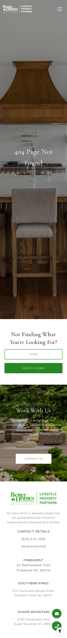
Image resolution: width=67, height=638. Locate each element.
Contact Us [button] (33, 458)
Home (33, 354)
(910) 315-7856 (33, 539)
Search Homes (33, 368)
